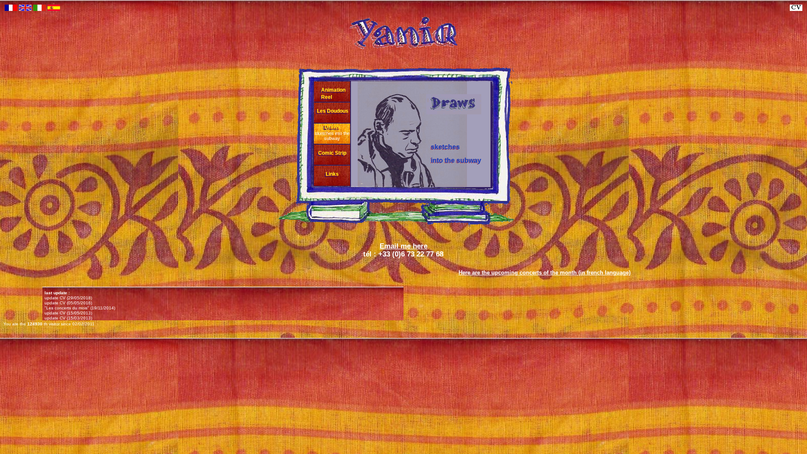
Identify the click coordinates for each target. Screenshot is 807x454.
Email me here (403, 246)
